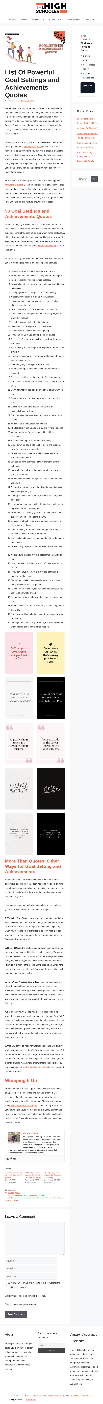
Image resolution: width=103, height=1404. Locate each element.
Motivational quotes (14, 185)
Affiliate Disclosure (71, 1395)
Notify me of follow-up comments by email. (26, 1296)
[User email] (14, 1159)
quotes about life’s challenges (23, 1105)
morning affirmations (47, 246)
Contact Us (31, 1399)
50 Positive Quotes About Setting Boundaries (26, 1195)
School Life (54, 20)
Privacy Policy (54, 1395)
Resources (36, 20)
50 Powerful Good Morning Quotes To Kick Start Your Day (33, 1175)
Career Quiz (90, 20)
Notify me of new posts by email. (22, 1304)
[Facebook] (11, 1159)
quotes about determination (35, 1067)
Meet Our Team (39, 1395)
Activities (12, 20)
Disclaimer (86, 1395)
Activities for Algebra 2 (87, 128)
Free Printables (73, 20)
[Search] (94, 179)
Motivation (12, 1190)
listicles (11, 1193)
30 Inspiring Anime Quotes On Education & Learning (53, 1175)
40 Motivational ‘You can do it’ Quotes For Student (13, 1175)
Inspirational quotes (33, 147)
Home (27, 1395)
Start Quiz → (87, 88)
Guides (24, 20)
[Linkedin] (7, 1159)
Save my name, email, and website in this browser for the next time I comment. (34, 1285)
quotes (17, 1193)
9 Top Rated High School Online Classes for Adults (85, 156)
